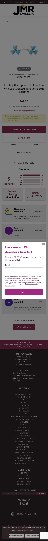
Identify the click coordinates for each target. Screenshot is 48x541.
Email (7, 265)
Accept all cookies (32, 535)
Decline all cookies (16, 535)
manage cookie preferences (22, 530)
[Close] (43, 244)
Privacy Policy (34, 528)
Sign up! (24, 292)
